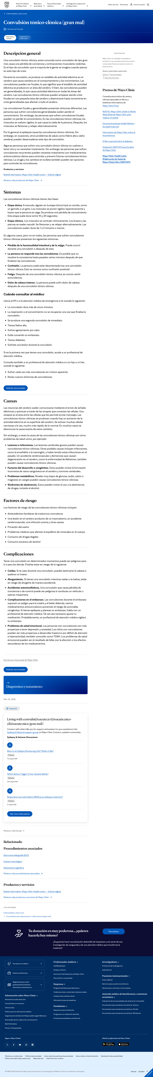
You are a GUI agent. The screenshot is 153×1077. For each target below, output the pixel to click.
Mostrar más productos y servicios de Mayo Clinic (26, 897)
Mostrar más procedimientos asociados (22, 873)
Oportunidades (116, 75)
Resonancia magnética (14, 867)
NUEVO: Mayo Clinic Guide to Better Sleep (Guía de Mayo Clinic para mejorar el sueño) (119, 114)
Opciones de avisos (112, 78)
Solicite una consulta (15, 388)
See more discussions (20, 813)
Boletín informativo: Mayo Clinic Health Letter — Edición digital (32, 174)
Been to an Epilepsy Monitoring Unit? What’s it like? (30, 751)
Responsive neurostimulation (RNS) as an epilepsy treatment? (35, 797)
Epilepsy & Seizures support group (23, 732)
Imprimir (13, 708)
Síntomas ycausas (10, 38)
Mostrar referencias (13, 830)
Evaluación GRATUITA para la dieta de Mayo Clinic (118, 149)
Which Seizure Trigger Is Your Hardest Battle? (27, 774)
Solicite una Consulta (15, 29)
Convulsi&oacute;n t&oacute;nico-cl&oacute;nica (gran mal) (28, 916)
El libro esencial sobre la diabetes (118, 141)
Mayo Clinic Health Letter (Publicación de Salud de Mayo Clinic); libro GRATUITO (116, 159)
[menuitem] (10, 37)
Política (105, 75)
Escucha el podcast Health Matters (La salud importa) (118, 125)
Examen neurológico (13, 861)
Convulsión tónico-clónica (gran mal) (44, 22)
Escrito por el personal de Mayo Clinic (21, 660)
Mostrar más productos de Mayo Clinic (21, 180)
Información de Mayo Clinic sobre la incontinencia (119, 134)
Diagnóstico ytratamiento (24, 38)
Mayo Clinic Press (111, 105)
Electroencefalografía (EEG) (16, 855)
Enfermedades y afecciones (16, 14)
